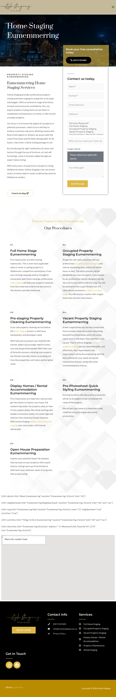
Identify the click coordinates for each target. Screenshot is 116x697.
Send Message (77, 183)
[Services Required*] (85, 123)
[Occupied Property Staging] (85, 129)
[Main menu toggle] (113, 7)
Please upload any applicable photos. (83, 157)
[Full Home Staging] (85, 126)
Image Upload (73, 149)
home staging (16, 283)
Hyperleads (17, 687)
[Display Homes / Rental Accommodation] (85, 134)
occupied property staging (87, 263)
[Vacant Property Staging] (85, 131)
